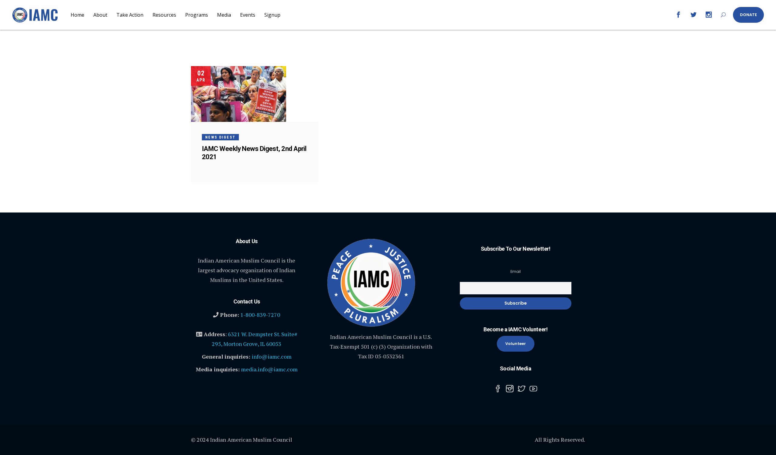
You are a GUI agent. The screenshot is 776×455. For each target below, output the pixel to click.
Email (515, 271)
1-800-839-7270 (260, 314)
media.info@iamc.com (269, 369)
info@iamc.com (272, 356)
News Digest (220, 137)
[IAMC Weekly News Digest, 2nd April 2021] (238, 94)
